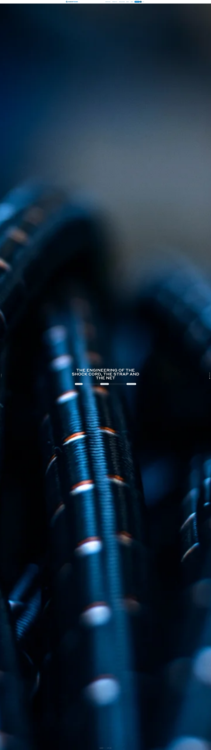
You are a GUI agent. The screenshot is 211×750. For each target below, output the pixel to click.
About (127, 1)
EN (143, 1)
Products (114, 1)
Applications (122, 1)
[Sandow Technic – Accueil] (72, 2)
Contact (137, 1)
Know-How (107, 1)
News (132, 1)
